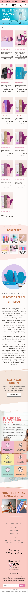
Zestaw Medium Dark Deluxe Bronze (5, 151)
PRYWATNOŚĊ (14, 527)
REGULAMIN (14, 530)
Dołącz (22, 585)
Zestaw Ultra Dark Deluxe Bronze (6, 214)
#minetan (19, 496)
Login (26, 5)
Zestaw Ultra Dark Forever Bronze (19, 182)
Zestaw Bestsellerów (5, 118)
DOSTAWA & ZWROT (14, 534)
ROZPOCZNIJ (14, 395)
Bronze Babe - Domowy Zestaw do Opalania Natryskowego (20, 54)
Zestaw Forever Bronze (20, 150)
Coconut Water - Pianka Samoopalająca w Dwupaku (20, 87)
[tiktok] (12, 553)
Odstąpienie (14, 537)
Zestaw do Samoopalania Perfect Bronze (6, 53)
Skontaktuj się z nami (14, 523)
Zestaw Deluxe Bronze (6, 182)
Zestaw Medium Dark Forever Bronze (19, 119)
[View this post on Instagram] (9, 506)
